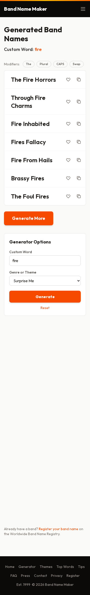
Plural (44, 64)
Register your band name (58, 529)
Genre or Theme (22, 272)
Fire (28, 79)
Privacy (56, 575)
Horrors (45, 79)
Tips (81, 566)
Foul (28, 196)
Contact (40, 575)
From (30, 160)
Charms (21, 105)
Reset (45, 308)
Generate (45, 296)
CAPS (60, 64)
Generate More (28, 218)
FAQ (13, 575)
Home (9, 566)
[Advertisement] (45, 368)
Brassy (20, 178)
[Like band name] (68, 79)
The (28, 64)
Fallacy (36, 142)
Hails (45, 160)
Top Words (65, 566)
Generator (27, 566)
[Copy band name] (79, 79)
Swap (76, 64)
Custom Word (20, 252)
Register (73, 575)
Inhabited (36, 123)
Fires (17, 142)
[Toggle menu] (83, 9)
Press (25, 575)
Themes (46, 566)
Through (22, 97)
